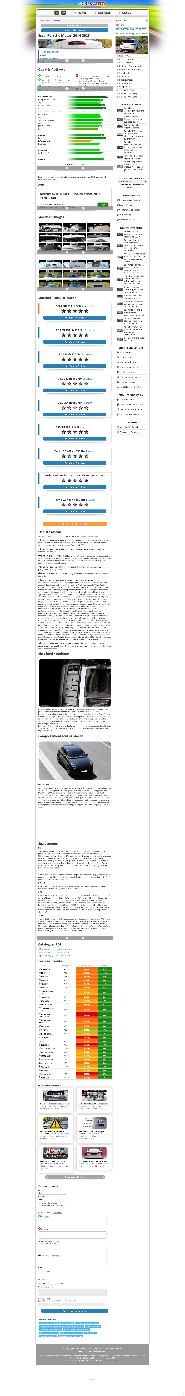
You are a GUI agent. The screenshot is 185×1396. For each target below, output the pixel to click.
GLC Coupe (45, 1048)
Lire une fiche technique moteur (87, 1323)
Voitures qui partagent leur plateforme (76, 1329)
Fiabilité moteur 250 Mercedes (92, 1104)
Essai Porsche (125, 205)
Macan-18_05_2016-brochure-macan (56, 952)
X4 (42, 980)
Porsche (49, 21)
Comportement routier (130, 69)
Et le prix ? (124, 76)
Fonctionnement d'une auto (133, 404)
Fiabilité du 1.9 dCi (48, 1161)
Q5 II (43, 973)
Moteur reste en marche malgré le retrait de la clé (56, 1323)
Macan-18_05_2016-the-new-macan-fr (57, 956)
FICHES (82, 13)
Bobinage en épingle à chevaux (50, 1329)
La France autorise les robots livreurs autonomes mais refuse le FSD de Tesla (134, 268)
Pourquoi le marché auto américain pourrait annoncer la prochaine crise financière (133, 245)
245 (127, 90)
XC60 (43, 1078)
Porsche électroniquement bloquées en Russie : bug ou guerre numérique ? (133, 147)
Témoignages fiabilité (130, 377)
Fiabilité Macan (126, 80)
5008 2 (43, 1056)
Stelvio (44, 969)
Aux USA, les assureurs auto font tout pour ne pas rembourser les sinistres (134, 257)
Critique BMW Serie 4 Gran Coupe (70, 1336)
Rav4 (43, 1070)
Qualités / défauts (50, 51)
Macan (57, 21)
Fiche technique (126, 59)
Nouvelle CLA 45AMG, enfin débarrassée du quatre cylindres (134, 304)
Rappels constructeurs (130, 387)
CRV (42, 1001)
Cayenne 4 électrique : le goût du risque (134, 157)
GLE (42, 1045)
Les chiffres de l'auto (129, 414)
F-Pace (43, 1004)
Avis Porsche (125, 214)
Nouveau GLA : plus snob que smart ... (133, 296)
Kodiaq (44, 1067)
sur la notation (75, 164)
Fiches (41, 21)
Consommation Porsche (130, 209)
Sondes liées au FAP (93, 1326)
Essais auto (125, 357)
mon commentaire (75, 1311)
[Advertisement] (75, 824)
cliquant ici (112, 1360)
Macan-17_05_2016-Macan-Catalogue (57, 949)
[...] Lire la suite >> (47, 730)
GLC (42, 1041)
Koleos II (44, 1059)
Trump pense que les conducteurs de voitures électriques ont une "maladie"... (134, 280)
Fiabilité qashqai (90, 1333)
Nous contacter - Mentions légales (92, 1351)
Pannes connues (127, 382)
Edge (43, 997)
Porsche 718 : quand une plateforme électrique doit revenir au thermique (134, 135)
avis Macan (125, 62)
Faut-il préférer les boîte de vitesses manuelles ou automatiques (61, 1326)
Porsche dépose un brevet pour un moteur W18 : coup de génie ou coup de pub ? (134, 166)
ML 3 (43, 1037)
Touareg (44, 1074)
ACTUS (126, 13)
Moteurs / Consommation (131, 66)
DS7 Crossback (47, 991)
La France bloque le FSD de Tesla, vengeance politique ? (134, 312)
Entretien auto (127, 399)
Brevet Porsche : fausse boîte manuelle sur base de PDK (134, 119)
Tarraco (44, 1063)
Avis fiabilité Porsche (129, 427)
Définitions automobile (131, 409)
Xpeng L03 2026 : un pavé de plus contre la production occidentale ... (134, 330)
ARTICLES (104, 13)
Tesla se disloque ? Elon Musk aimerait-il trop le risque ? (134, 321)
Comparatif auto (128, 362)
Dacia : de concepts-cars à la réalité (55, 1104)
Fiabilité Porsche (127, 219)
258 (130, 97)
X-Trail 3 (44, 1052)
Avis (44, 55)
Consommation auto (129, 367)
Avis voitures (126, 352)
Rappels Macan (126, 83)
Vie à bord (124, 73)
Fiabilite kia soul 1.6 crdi (48, 1336)
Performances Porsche (129, 200)
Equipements (125, 86)
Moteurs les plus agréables (49, 1333)
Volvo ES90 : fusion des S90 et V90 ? (93, 1161)
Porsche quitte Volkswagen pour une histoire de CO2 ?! (134, 111)
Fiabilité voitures (128, 372)
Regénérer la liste (75, 1176)
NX (42, 1026)
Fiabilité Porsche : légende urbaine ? (132, 126)
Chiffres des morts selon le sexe (71, 1333)
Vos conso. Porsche (129, 432)
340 (128, 93)
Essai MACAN (125, 55)
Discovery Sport (47, 1008)
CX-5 (43, 1030)
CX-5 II (43, 1034)
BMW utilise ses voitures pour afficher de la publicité (134, 289)
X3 (42, 976)
